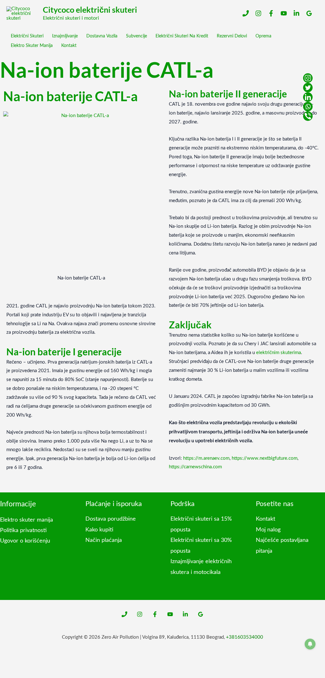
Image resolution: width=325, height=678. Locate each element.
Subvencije (136, 36)
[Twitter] (308, 87)
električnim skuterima (278, 352)
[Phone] (245, 13)
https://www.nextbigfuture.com (264, 458)
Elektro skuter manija (32, 45)
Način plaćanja (103, 540)
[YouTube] (284, 13)
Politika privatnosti (23, 530)
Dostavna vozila (101, 36)
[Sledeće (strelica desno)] (16, 673)
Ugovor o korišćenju (25, 541)
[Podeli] (28, 662)
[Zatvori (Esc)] (39, 662)
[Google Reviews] (309, 13)
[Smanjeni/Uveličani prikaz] (5, 662)
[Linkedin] (296, 13)
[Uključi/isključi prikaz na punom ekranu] (16, 662)
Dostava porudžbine (110, 519)
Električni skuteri (27, 36)
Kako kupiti (99, 530)
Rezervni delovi (232, 36)
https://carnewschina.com (195, 466)
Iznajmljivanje (65, 36)
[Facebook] (271, 13)
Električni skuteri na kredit (182, 36)
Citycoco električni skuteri (90, 9)
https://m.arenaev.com (206, 458)
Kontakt (68, 45)
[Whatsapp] (308, 106)
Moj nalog (268, 530)
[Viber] (308, 116)
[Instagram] (258, 13)
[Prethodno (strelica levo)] (5, 673)
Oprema (263, 36)
